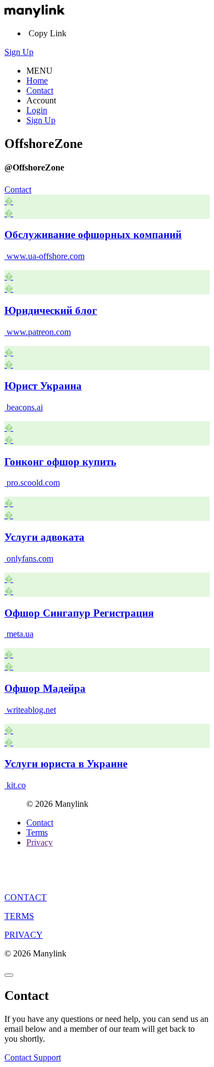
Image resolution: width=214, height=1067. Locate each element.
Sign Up (18, 52)
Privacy (39, 842)
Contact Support (32, 1057)
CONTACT (25, 897)
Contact (39, 90)
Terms (37, 832)
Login (36, 110)
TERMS (19, 916)
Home (37, 80)
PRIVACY (23, 934)
